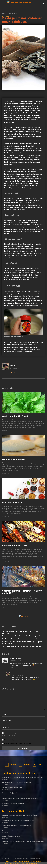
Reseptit (10, 14)
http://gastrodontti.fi (16, 368)
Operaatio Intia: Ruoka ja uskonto (12, 831)
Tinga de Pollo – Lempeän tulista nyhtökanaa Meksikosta (22, 646)
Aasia (16, 14)
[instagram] (15, 372)
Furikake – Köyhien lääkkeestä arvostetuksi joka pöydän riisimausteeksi (22, 642)
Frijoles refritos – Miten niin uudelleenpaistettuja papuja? (20, 798)
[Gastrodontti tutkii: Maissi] (23, 531)
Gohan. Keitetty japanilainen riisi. (12, 793)
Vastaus (12, 667)
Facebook (13, 765)
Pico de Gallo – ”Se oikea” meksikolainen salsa (17, 782)
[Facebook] (7, 765)
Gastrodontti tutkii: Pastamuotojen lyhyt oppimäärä (22, 592)
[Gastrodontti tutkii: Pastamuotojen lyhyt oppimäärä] (23, 576)
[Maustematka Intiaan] (23, 488)
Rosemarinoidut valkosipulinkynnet (13, 803)
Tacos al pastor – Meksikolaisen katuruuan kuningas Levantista (20, 632)
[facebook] (11, 372)
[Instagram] (20, 765)
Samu (13, 365)
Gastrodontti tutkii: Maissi (15, 546)
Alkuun (4, 14)
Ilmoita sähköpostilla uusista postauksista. (18, 743)
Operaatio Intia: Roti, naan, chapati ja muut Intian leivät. (19, 815)
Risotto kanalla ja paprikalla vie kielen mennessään (20, 639)
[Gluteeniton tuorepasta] (23, 445)
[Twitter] (34, 765)
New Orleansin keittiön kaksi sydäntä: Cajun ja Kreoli (18, 820)
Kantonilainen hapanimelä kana (12, 788)
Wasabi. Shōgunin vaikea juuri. (11, 836)
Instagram (27, 765)
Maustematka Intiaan (12, 502)
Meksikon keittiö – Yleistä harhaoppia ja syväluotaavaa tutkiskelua (23, 841)
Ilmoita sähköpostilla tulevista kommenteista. (19, 740)
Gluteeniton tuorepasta (13, 459)
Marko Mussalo (16, 658)
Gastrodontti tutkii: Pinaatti (15, 416)
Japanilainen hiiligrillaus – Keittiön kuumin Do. (16, 826)
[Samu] (5, 368)
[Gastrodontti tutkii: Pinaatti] (23, 402)
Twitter (40, 765)
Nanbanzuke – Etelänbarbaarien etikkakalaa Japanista (21, 636)
